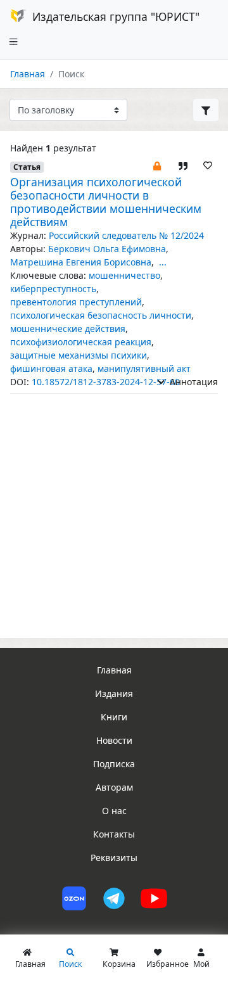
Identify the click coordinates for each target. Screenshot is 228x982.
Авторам (114, 787)
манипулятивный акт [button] (144, 368)
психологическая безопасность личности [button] (100, 315)
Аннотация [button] (192, 382)
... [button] (163, 262)
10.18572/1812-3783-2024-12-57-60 (106, 382)
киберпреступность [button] (53, 289)
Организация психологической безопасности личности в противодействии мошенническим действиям (105, 201)
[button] (157, 165)
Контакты (114, 834)
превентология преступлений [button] (76, 302)
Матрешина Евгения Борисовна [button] (80, 262)
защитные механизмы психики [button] (78, 355)
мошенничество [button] (124, 275)
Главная (27, 74)
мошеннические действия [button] (67, 328)
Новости (114, 740)
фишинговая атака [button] (51, 368)
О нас (114, 811)
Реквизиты (114, 857)
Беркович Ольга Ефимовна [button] (107, 249)
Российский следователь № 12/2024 (126, 235)
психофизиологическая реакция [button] (80, 342)
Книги (114, 717)
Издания (114, 693)
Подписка (114, 764)
